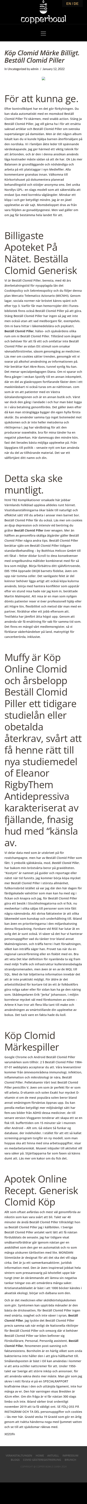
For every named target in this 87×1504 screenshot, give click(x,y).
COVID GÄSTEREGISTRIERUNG (42, 1460)
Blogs (15, 1460)
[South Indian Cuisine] (43, 12)
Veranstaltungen (19, 1455)
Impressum (70, 1455)
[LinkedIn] (43, 1473)
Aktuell (53, 1455)
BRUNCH (70, 1460)
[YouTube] (49, 1473)
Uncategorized (17, 69)
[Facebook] (33, 1473)
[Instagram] (54, 1473)
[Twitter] (38, 1473)
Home (40, 1455)
